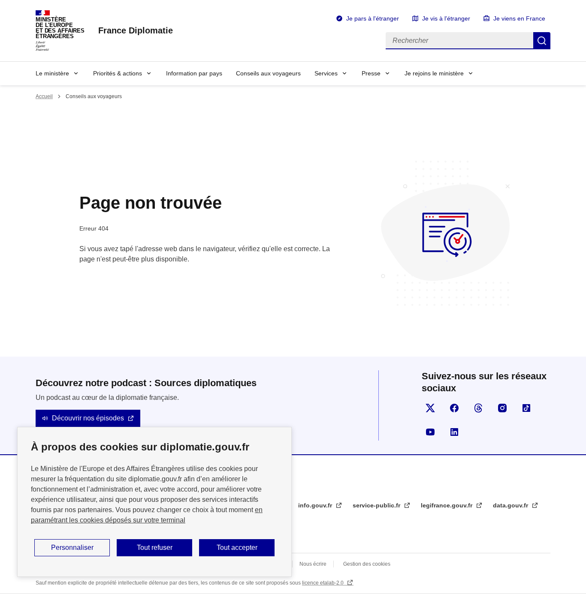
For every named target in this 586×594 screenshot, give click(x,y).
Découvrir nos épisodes (88, 418)
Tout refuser (154, 547)
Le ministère (52, 73)
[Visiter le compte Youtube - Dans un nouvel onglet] (430, 432)
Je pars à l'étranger (372, 18)
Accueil (44, 96)
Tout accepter (237, 547)
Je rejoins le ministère (434, 73)
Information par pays (194, 73)
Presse (371, 73)
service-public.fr (377, 505)
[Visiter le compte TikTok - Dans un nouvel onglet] (526, 408)
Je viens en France (519, 18)
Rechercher (541, 40)
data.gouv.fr (511, 505)
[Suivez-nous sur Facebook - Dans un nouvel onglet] (454, 408)
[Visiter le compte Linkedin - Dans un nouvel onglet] (454, 432)
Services (326, 73)
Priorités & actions (117, 73)
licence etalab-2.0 (323, 583)
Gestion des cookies (366, 564)
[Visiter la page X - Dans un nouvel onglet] (430, 408)
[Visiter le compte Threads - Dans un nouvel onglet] (478, 408)
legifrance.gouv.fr (447, 505)
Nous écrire (312, 564)
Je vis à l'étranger (446, 18)
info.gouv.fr (316, 505)
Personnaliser (72, 547)
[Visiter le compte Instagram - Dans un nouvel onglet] (502, 408)
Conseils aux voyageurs (268, 73)
